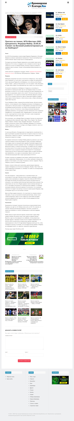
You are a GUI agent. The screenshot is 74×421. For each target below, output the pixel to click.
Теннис (31, 390)
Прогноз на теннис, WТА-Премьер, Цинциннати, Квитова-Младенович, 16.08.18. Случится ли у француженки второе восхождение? (13, 260)
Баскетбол (32, 381)
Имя (6, 352)
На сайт (65, 19)
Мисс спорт (33, 376)
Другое (31, 387)
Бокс (31, 383)
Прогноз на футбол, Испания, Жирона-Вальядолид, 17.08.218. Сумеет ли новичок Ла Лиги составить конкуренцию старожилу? (34, 259)
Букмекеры (32, 385)
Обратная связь (10, 376)
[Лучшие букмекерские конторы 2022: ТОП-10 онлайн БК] (37, 3)
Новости (32, 378)
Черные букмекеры (34, 399)
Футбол (32, 392)
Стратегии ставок (34, 405)
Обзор (58, 19)
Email (26, 352)
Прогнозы (32, 401)
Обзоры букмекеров (35, 396)
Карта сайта (10, 378)
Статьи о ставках (34, 403)
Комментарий (9, 335)
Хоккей (31, 394)
